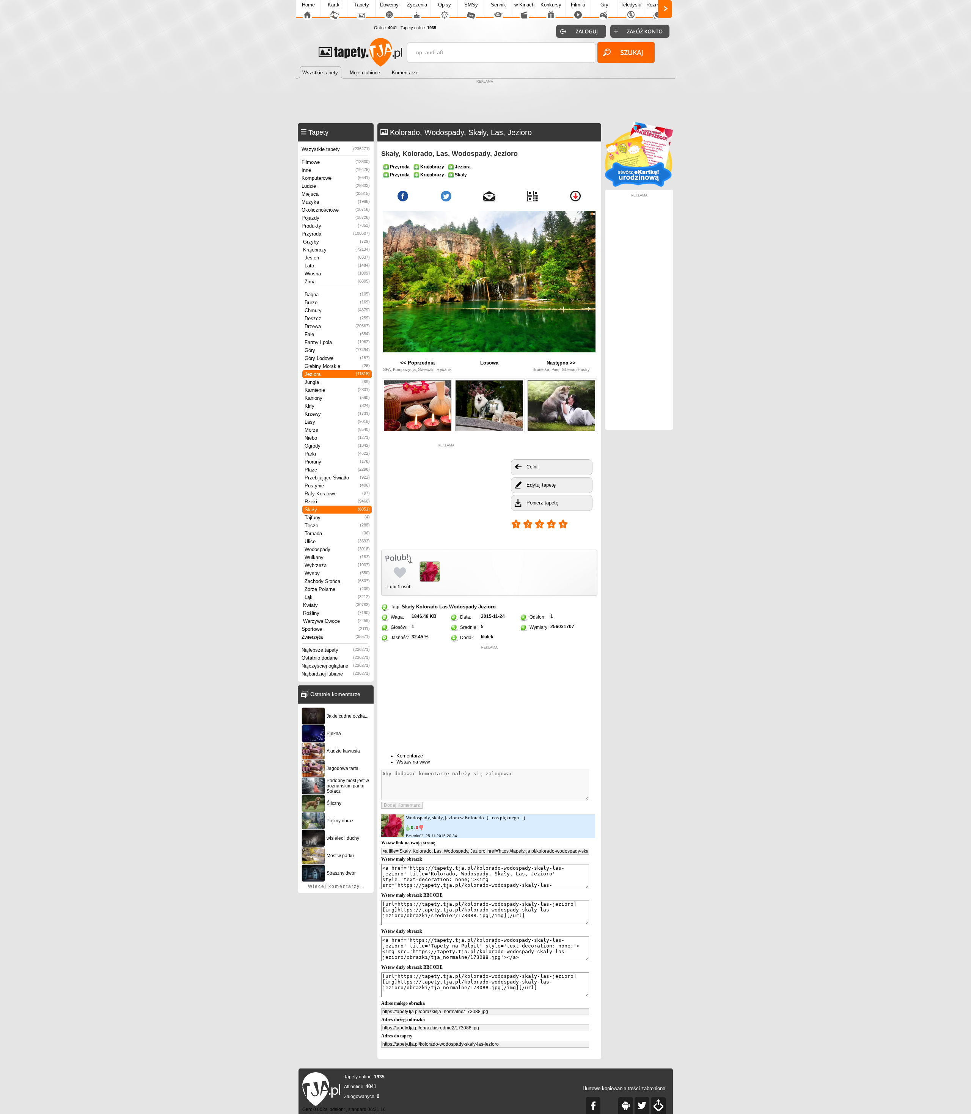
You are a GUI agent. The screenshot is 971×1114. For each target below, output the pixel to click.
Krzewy (337, 414)
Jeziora (337, 374)
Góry (337, 350)
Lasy (337, 422)
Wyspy (337, 573)
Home (308, 5)
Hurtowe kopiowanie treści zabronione (624, 1088)
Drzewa (337, 326)
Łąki (337, 597)
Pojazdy (336, 218)
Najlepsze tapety (336, 650)
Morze (337, 430)
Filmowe (336, 162)
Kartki (334, 5)
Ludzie (336, 186)
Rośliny (336, 613)
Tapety (361, 5)
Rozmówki (657, 5)
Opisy (444, 5)
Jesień (337, 258)
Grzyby (336, 242)
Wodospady (337, 549)
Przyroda (336, 234)
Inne (336, 170)
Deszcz (337, 318)
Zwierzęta (336, 637)
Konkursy (550, 5)
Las (443, 607)
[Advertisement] (485, 102)
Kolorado (427, 607)
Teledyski (631, 5)
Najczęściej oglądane (336, 666)
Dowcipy (389, 5)
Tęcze (337, 525)
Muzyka (336, 202)
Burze (337, 302)
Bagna (337, 294)
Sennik (498, 5)
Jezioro (487, 607)
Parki (337, 454)
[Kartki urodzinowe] (639, 185)
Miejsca (336, 194)
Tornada (337, 533)
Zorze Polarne (337, 589)
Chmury (337, 310)
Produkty (336, 226)
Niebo (337, 438)
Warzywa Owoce (336, 621)
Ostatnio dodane (336, 658)
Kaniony (337, 398)
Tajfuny (337, 517)
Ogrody (337, 446)
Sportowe (336, 629)
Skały (337, 509)
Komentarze (409, 756)
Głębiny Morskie (337, 366)
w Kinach (524, 5)
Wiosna (337, 274)
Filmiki (578, 5)
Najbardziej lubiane (336, 674)
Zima (337, 281)
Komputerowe (336, 178)
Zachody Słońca (337, 581)
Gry (604, 5)
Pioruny (337, 462)
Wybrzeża (337, 565)
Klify (337, 406)
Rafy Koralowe (337, 494)
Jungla (337, 382)
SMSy (471, 5)
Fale (337, 334)
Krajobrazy (336, 250)
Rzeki (337, 501)
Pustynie (337, 486)
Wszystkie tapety (336, 149)
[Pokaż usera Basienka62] (392, 835)
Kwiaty (336, 605)
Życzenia (417, 5)
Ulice (337, 541)
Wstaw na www (413, 762)
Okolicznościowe (336, 210)
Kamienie (337, 390)
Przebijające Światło (337, 478)
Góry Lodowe (337, 358)
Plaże (337, 470)
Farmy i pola (337, 342)
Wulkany (337, 557)
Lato (337, 266)
